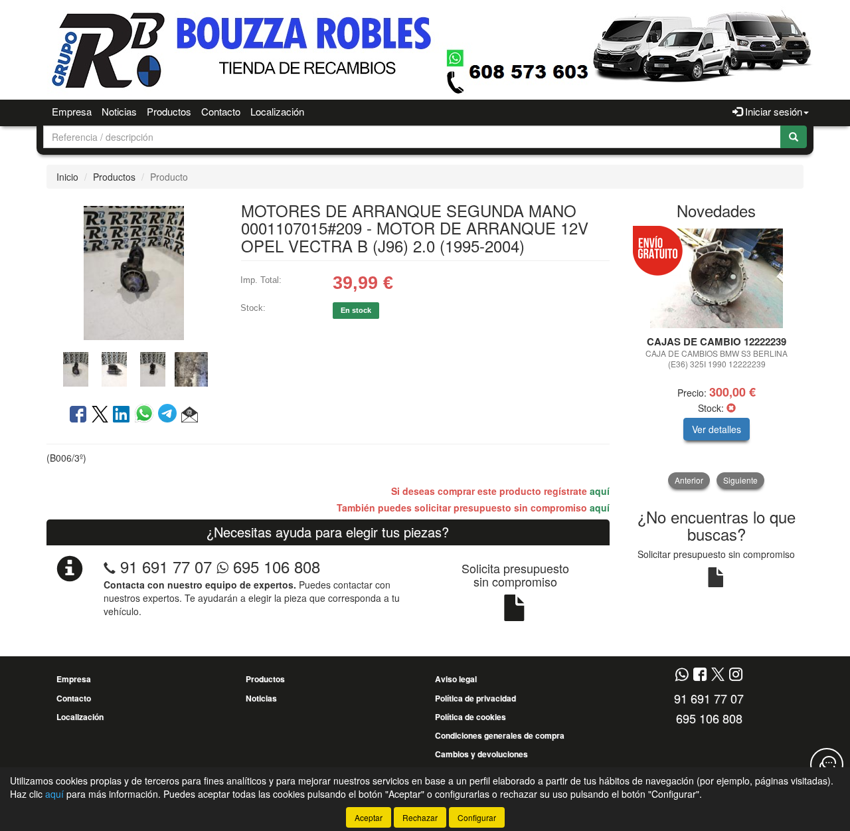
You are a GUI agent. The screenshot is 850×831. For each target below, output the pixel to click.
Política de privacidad (475, 698)
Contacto (220, 111)
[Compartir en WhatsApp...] (146, 415)
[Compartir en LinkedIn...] (121, 415)
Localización (277, 111)
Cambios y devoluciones (481, 754)
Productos (169, 111)
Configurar (477, 817)
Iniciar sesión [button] (772, 111)
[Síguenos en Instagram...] (735, 675)
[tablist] (133, 368)
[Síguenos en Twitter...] (717, 675)
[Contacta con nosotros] (826, 764)
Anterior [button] (689, 480)
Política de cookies (470, 717)
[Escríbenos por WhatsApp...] (682, 675)
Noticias (119, 111)
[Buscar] (793, 137)
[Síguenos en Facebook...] (700, 675)
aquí (600, 491)
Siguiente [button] (740, 480)
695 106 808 (274, 566)
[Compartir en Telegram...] (169, 415)
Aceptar (368, 817)
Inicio (67, 176)
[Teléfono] (110, 566)
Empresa (72, 111)
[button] (189, 415)
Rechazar (420, 817)
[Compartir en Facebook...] (78, 415)
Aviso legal (456, 679)
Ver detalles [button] (716, 429)
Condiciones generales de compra (499, 735)
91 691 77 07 (166, 566)
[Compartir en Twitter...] (100, 415)
